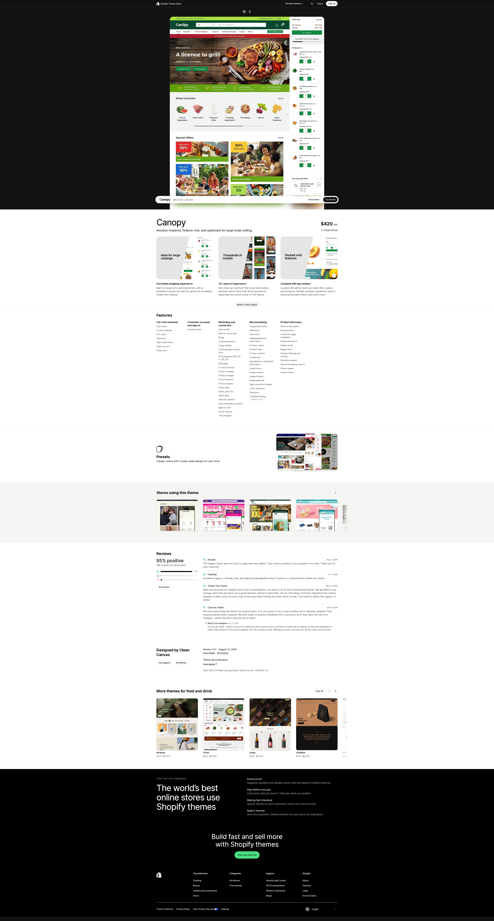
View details (209, 653)
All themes (181, 662)
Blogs (269, 895)
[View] (177, 516)
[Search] (312, 4)
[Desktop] (244, 12)
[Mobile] (250, 12)
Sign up (331, 3)
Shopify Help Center (276, 880)
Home (196, 895)
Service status (309, 895)
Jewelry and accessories (205, 890)
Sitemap (225, 909)
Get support (164, 662)
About (306, 880)
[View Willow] (290, 452)
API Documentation (275, 885)
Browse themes (293, 3)
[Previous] (329, 493)
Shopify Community (275, 890)
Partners (307, 885)
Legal (305, 890)
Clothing (197, 880)
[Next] (335, 493)
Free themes (236, 885)
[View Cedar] (306, 452)
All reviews (164, 587)
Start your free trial (247, 855)
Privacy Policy (183, 909)
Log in (320, 3)
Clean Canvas (331, 230)
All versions (222, 653)
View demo (313, 199)
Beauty (196, 885)
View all (319, 691)
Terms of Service (164, 909)
